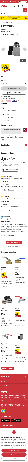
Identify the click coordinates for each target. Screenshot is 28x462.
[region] (14, 445)
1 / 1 (22, 60)
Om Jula (3, 381)
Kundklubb (4, 386)
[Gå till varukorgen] (22, 6)
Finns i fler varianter (6, 288)
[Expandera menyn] (26, 6)
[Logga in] (15, 6)
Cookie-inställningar (14, 458)
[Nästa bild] (25, 49)
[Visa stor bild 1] (14, 49)
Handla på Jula (5, 376)
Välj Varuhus (7, 120)
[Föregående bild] (3, 49)
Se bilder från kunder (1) (11, 169)
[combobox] (14, 10)
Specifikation (5, 145)
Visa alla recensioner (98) (14, 242)
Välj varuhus (6, 13)
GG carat (3, 29)
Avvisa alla (14, 454)
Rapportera (11, 189)
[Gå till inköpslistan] (18, 6)
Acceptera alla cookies (14, 450)
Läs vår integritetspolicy (12, 446)
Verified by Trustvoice (13, 246)
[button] (3, 411)
